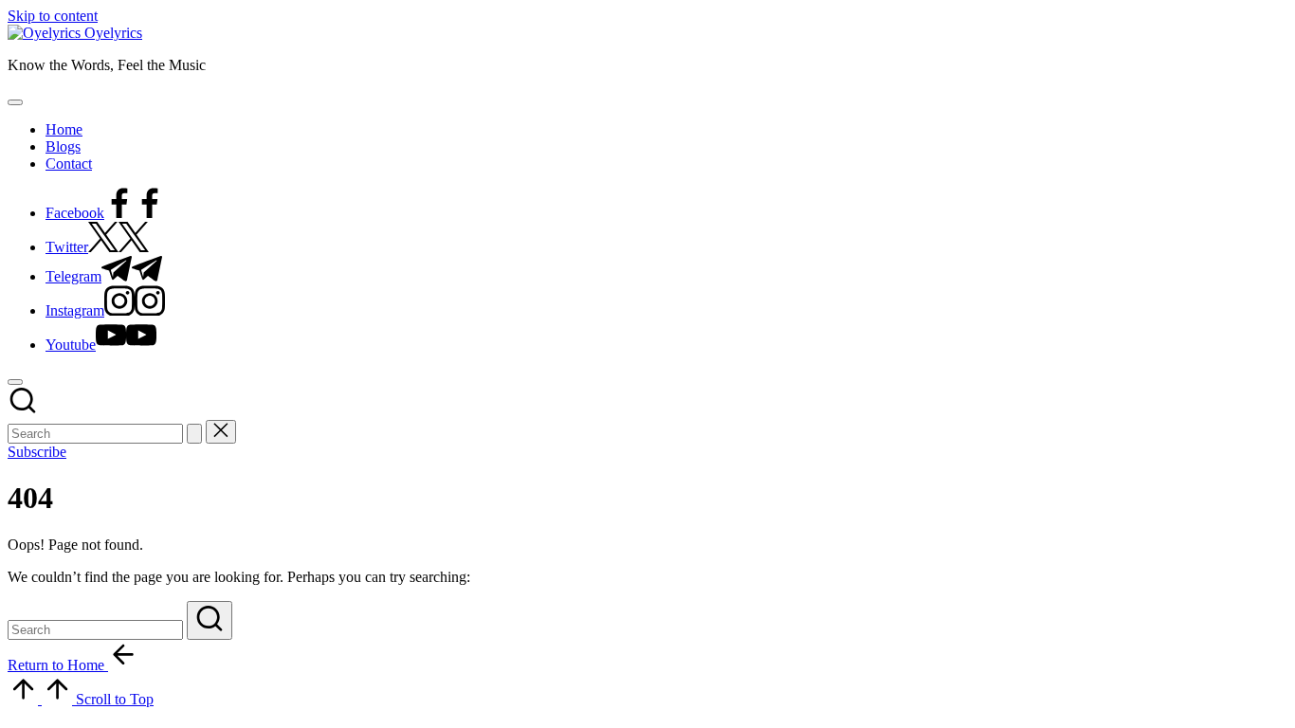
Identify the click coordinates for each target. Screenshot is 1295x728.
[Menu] (15, 102)
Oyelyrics (113, 33)
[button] (194, 434)
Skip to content (53, 16)
